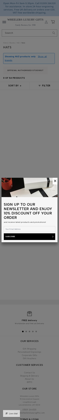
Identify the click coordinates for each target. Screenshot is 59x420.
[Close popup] (55, 181)
